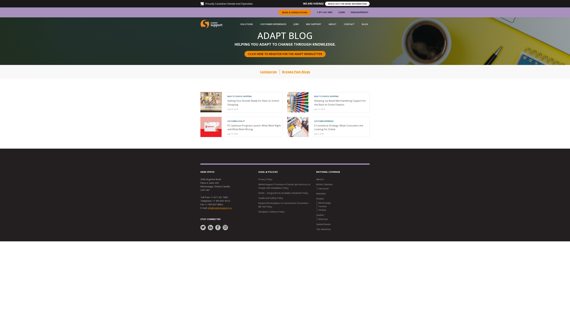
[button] (246, 24)
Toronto (322, 206)
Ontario (320, 198)
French (364, 12)
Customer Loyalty (236, 121)
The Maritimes (323, 229)
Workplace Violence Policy (271, 211)
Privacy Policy (265, 179)
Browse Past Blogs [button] (296, 72)
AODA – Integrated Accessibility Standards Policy (283, 192)
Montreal (322, 219)
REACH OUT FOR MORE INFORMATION (347, 3)
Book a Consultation (294, 12)
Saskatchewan (323, 224)
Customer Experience (324, 121)
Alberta (320, 179)
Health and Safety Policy (270, 197)
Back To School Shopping (239, 96)
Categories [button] (268, 72)
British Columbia (324, 184)
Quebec (320, 214)
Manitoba (321, 193)
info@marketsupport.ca (220, 207)
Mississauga (324, 202)
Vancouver (323, 188)
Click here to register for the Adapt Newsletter (285, 54)
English (355, 12)
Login (341, 12)
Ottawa (322, 209)
